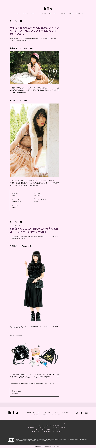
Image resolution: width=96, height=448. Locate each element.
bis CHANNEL (47, 412)
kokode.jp (35, 429)
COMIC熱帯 (31, 427)
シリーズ (37, 412)
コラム (55, 13)
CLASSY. (29, 423)
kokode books (35, 431)
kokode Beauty (46, 429)
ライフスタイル (42, 13)
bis (72, 423)
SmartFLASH (56, 425)
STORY (44, 423)
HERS (51, 423)
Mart (59, 423)
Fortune (78, 13)
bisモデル (71, 13)
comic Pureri (41, 427)
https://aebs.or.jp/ (50, 440)
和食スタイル (37, 425)
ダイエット (33, 13)
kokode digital (48, 431)
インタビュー (63, 13)
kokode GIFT (59, 431)
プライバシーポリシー (56, 414)
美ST (65, 423)
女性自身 (47, 425)
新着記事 (29, 412)
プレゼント (57, 412)
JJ (22, 423)
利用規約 (45, 414)
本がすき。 (63, 427)
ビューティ (25, 13)
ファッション (17, 13)
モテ (50, 13)
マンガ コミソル (53, 427)
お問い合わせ (36, 414)
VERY (37, 423)
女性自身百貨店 (58, 429)
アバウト (66, 412)
